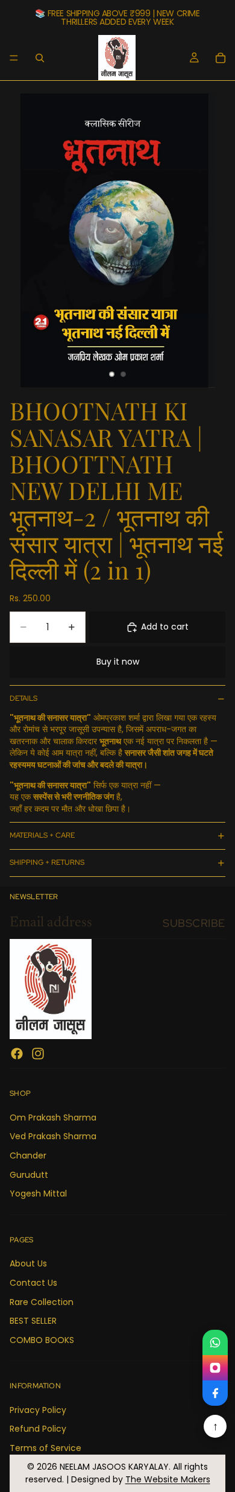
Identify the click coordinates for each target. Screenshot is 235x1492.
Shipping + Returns (47, 862)
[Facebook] (17, 1054)
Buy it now (117, 662)
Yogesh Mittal (38, 1194)
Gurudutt (29, 1175)
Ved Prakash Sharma (53, 1137)
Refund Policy (38, 1429)
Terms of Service (45, 1448)
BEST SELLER (33, 1321)
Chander (28, 1155)
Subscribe (194, 923)
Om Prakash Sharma (53, 1117)
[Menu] (14, 58)
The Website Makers (167, 1479)
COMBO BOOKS (42, 1340)
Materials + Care (42, 835)
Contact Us (33, 1283)
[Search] (40, 58)
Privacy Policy (38, 1410)
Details (23, 698)
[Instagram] (38, 1054)
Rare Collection (42, 1302)
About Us (28, 1264)
